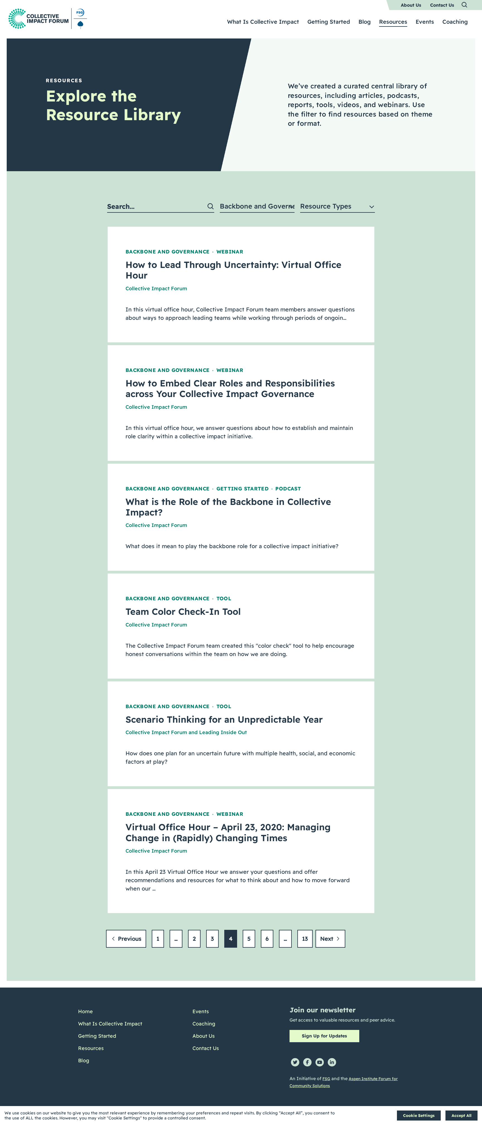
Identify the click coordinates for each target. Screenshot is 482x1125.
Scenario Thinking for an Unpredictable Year (224, 719)
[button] (465, 5)
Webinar (230, 251)
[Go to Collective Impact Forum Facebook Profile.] (307, 1062)
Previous (128, 938)
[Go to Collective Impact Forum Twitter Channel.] (295, 1062)
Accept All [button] (461, 1115)
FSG (326, 1078)
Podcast (288, 488)
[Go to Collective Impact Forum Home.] (47, 18)
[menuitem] (411, 5)
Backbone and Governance (167, 251)
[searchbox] (160, 206)
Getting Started (242, 488)
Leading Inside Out (223, 732)
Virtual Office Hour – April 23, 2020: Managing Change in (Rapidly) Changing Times (228, 832)
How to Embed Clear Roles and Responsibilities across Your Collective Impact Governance (230, 388)
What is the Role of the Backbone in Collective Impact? (228, 507)
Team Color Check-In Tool (183, 611)
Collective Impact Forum (156, 288)
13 (305, 938)
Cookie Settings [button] (419, 1115)
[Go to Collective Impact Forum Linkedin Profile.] (332, 1062)
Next (327, 938)
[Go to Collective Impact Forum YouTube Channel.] (319, 1062)
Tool (223, 598)
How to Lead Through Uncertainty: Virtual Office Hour (233, 270)
